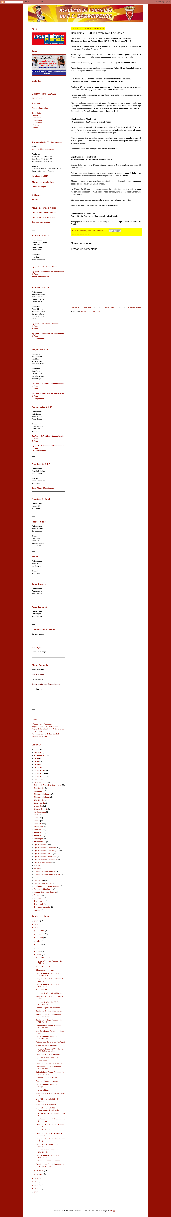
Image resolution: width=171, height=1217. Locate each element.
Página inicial (109, 307)
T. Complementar (39, 338)
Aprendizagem (39, 755)
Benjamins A (39, 770)
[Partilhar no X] (115, 230)
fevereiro (40, 1171)
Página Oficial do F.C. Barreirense (45, 726)
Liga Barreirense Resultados (45, 857)
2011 (36, 1189)
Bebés (35, 128)
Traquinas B (37, 123)
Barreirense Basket (39, 736)
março (39, 955)
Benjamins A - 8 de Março (46, 1104)
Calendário (36, 113)
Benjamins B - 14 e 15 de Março (49, 1063)
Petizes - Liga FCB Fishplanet (48, 1008)
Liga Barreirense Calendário (45, 848)
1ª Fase (35, 274)
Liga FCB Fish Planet (42, 862)
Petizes (36, 125)
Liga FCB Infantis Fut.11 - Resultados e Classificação (47, 1109)
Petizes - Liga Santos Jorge (47, 1081)
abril (38, 951)
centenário (38, 791)
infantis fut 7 (39, 836)
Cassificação (39, 788)
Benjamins (37, 118)
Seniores (37, 895)
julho (39, 941)
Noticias (37, 865)
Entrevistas (38, 806)
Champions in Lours (42, 797)
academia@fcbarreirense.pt (43, 149)
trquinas (37, 910)
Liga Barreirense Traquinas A (45, 859)
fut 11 (36, 815)
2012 (36, 1185)
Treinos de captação (42, 907)
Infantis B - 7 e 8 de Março (46, 1078)
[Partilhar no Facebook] (117, 230)
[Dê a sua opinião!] (113, 230)
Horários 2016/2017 (40, 176)
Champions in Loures (42, 794)
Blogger (113, 1211)
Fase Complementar (40, 277)
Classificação (37, 98)
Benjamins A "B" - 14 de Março (48, 1054)
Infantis (36, 115)
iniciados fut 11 (40, 842)
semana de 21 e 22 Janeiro (45, 892)
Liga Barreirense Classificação (46, 851)
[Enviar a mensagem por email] (110, 230)
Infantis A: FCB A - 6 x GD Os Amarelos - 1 (47, 1003)
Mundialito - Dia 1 (43, 966)
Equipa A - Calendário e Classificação (48, 267)
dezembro (41, 931)
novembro (41, 934)
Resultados (36, 103)
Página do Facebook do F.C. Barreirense (48, 729)
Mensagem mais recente (81, 307)
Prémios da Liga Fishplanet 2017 (47, 874)
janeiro (39, 1174)
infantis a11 (38, 827)
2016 (36, 924)
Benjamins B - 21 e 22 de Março (49, 1011)
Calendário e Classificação (43, 488)
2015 (36, 928)
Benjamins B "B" (40, 776)
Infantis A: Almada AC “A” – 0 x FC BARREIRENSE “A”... (49, 1050)
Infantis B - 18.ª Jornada (45, 1130)
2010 (36, 1192)
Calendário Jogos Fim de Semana (47, 785)
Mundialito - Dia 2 (43, 958)
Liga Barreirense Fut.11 (43, 854)
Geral (36, 818)
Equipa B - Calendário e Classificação (48, 272)
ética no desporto (41, 809)
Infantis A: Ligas (42, 1090)
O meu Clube (37, 731)
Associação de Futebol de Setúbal (45, 734)
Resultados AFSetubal (42, 883)
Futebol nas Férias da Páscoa (48, 1161)
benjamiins (38, 764)
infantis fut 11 (39, 833)
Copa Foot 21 (39, 803)
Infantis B (37, 830)
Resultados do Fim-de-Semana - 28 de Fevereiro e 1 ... (50, 1165)
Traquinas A (37, 120)
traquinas (37, 898)
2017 (36, 921)
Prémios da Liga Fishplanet (45, 871)
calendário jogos (40, 782)
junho (39, 944)
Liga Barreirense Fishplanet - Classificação (47, 974)
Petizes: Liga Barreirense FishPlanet (50, 1042)
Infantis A (37, 824)
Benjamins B (84, 234)
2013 (36, 1182)
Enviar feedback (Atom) (90, 312)
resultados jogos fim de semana (46, 886)
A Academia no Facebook (42, 724)
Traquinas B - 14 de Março (46, 1045)
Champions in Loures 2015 (46, 970)
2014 (36, 1178)
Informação (38, 839)
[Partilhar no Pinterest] (120, 230)
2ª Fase (35, 329)
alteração (37, 752)
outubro (40, 938)
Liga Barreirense (40, 845)
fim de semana (40, 812)
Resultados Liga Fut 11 (43, 889)
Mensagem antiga (133, 307)
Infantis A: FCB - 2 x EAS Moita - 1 (49, 993)
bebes (36, 758)
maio (39, 948)
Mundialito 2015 (42, 990)
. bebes (37, 749)
